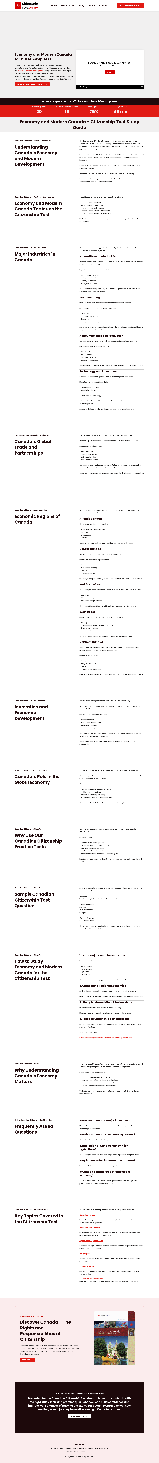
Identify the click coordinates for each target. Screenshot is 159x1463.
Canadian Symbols (88, 1266)
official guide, (30, 71)
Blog (81, 5)
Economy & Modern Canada (92, 1279)
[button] (130, 5)
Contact (103, 5)
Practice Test (68, 5)
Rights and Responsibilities (91, 1241)
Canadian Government (90, 1228)
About (91, 5)
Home (54, 5)
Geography (85, 1253)
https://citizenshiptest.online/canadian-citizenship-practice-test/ (106, 1037)
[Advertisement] (79, 28)
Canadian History (87, 1215)
